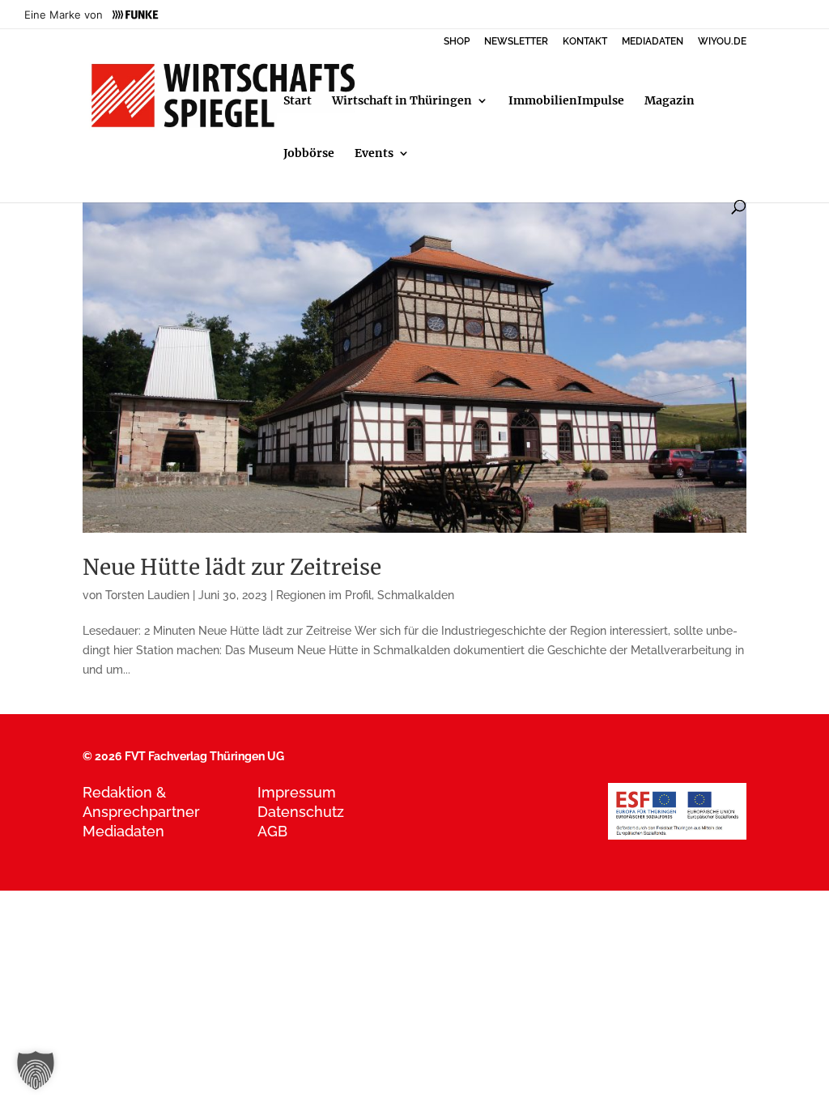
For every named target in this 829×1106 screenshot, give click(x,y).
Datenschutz (300, 811)
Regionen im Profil (324, 595)
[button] (35, 1070)
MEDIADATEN (652, 41)
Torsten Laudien (147, 595)
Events (374, 153)
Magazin (669, 101)
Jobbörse (308, 153)
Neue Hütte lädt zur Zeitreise (232, 567)
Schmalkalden (415, 595)
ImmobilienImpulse (566, 101)
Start (297, 101)
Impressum (296, 792)
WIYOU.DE (722, 41)
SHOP (457, 41)
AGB (272, 831)
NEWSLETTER (516, 41)
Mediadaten (123, 831)
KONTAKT (585, 41)
